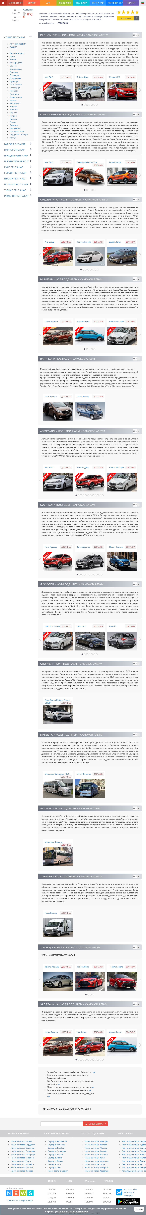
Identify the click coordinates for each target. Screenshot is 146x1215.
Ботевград (14, 75)
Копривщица (16, 96)
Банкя (12, 56)
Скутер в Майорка (56, 1144)
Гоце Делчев (16, 84)
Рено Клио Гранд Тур (87, 162)
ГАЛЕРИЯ (52, 1189)
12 (103, 495)
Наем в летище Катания (96, 1154)
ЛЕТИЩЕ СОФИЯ (18, 43)
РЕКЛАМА (89, 1201)
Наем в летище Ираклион (97, 1160)
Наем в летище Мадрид (96, 1147)
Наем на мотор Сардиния (23, 1144)
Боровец (14, 71)
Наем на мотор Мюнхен (22, 1167)
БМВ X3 (112, 626)
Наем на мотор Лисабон (22, 1157)
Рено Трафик (51, 396)
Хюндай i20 (114, 77)
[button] (15, 3)
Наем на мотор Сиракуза (22, 1147)
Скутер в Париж (55, 1160)
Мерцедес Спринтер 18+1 (57, 773)
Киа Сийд (49, 241)
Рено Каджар (83, 467)
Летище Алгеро (17, 53)
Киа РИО (49, 77)
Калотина (14, 93)
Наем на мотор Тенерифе (23, 1154)
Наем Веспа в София (58, 1170)
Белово (13, 65)
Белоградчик (16, 62)
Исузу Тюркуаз (84, 773)
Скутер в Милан (55, 1154)
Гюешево (14, 90)
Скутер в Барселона (57, 1141)
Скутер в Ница (54, 1164)
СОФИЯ (13, 47)
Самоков (28, 9)
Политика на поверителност (20, 1200)
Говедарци (15, 87)
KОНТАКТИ (108, 1193)
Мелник (13, 106)
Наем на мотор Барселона (23, 1151)
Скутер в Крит (54, 1167)
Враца (13, 137)
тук (93, 1071)
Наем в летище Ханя (95, 1157)
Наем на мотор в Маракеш (97, 1167)
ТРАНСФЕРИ (91, 1197)
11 (100, 495)
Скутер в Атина (55, 1157)
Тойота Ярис (83, 77)
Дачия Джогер (51, 321)
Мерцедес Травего (53, 841)
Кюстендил (15, 103)
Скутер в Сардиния (57, 1151)
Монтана (14, 109)
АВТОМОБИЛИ (92, 1193)
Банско (13, 59)
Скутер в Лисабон (56, 1147)
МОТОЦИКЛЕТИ (92, 1189)
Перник (13, 112)
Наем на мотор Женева (22, 1170)
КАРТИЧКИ (53, 1193)
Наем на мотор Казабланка (97, 1170)
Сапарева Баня (17, 131)
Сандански (15, 128)
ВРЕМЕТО (108, 1201)
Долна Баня (15, 78)
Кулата (13, 100)
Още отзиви (125, 18)
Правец (13, 118)
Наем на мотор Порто (21, 1160)
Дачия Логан (115, 241)
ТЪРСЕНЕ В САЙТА (96, 1123)
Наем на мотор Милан (21, 1141)
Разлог (13, 121)
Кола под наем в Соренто (134, 1170)
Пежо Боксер (83, 396)
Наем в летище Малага (96, 1144)
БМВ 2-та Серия (116, 321)
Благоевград (16, 68)
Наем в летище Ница (95, 1164)
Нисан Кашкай (116, 546)
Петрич (13, 115)
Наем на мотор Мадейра (22, 1164)
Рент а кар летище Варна (134, 1147)
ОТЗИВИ (107, 1189)
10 (98, 495)
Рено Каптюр (115, 162)
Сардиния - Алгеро (19, 134)
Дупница (14, 81)
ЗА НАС (106, 1197)
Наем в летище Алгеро (96, 1151)
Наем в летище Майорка (96, 1141)
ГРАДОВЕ (52, 1197)
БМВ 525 (81, 626)
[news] (20, 1191)
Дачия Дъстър (83, 546)
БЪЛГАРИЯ (53, 1201)
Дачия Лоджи (83, 321)
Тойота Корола (84, 241)
